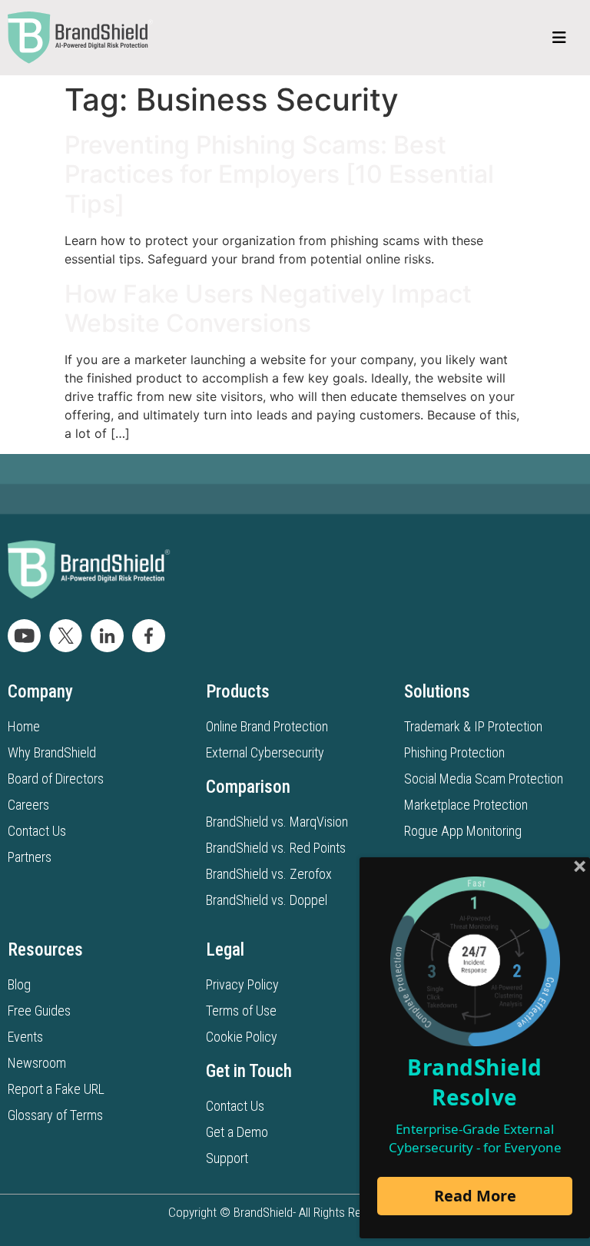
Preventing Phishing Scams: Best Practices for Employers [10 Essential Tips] (279, 174)
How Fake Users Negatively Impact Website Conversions (268, 308)
